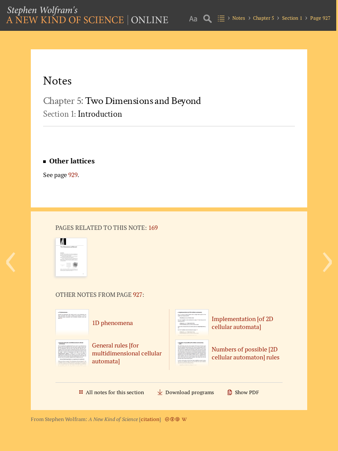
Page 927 (320, 18)
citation (150, 419)
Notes (238, 18)
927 (137, 294)
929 (72, 174)
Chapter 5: (122, 100)
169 (153, 227)
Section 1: (82, 114)
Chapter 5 (263, 18)
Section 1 (292, 18)
